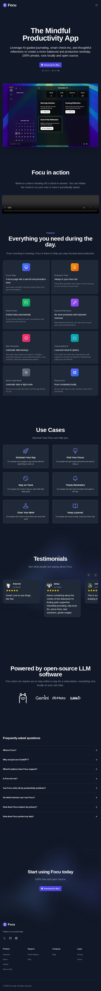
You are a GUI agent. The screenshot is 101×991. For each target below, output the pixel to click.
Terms (79, 959)
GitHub (5, 964)
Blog (54, 954)
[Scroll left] (88, 575)
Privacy (80, 954)
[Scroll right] (95, 575)
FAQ (29, 959)
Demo (5, 959)
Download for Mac (51, 65)
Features (6, 954)
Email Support (33, 954)
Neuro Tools (7, 969)
